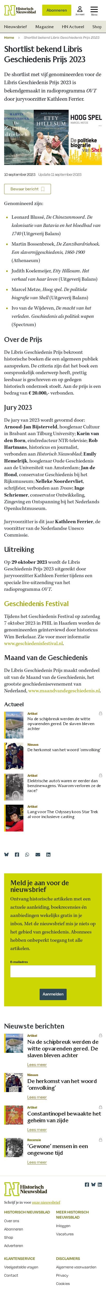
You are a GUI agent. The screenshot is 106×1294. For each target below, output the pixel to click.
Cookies (63, 1283)
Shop (97, 26)
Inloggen (63, 1225)
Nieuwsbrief (15, 26)
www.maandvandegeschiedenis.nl (64, 691)
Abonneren (57, 10)
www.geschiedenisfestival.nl (33, 643)
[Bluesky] (6, 854)
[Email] (38, 854)
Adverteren (13, 1245)
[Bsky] (93, 1184)
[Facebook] (17, 854)
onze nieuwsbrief (46, 1202)
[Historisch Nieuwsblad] (20, 10)
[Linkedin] (48, 854)
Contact (11, 1275)
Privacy (62, 1275)
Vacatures (65, 1234)
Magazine (44, 26)
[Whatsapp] (27, 854)
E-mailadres (19, 962)
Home (9, 37)
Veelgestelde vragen (21, 1267)
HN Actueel (73, 26)
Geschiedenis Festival (36, 604)
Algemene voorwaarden (76, 1267)
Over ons (11, 1220)
